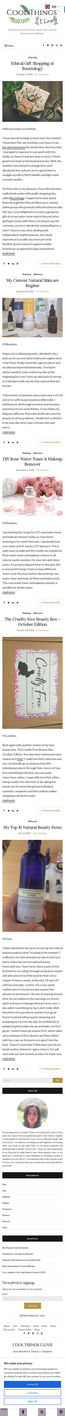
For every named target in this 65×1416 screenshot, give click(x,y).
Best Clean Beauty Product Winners (18, 1266)
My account (9, 1329)
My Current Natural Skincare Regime (32, 283)
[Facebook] (23, 1412)
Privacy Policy (25, 1329)
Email (4, 1294)
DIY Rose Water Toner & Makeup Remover (32, 461)
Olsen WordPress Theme (25, 1351)
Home (53, 1326)
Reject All (32, 1401)
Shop (37, 1329)
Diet (4, 1184)
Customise (32, 1392)
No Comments (42, 74)
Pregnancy (7, 1209)
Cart (15, 1326)
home (36, 1326)
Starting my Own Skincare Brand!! (18, 1254)
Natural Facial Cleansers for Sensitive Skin (21, 1260)
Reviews (27, 274)
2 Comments (42, 291)
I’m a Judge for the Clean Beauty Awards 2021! (24, 1272)
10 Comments (40, 833)
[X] (42, 1412)
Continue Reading (50, 263)
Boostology (17, 198)
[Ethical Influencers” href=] (32, 1315)
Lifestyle (32, 57)
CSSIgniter (46, 1351)
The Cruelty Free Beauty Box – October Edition (32, 622)
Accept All (32, 1384)
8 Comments (42, 630)
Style (4, 1227)
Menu (10, 45)
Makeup (27, 453)
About (7, 1326)
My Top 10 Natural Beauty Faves (32, 827)
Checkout (25, 1326)
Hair (4, 1190)
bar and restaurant (13, 147)
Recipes (5, 1215)
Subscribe (32, 1306)
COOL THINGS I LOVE (33, 1345)
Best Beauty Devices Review (15, 1248)
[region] (32, 1383)
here (20, 759)
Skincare (38, 274)
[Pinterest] (61, 1412)
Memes (5, 1203)
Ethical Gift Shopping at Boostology (32, 66)
